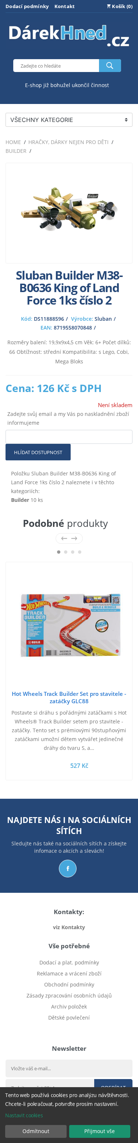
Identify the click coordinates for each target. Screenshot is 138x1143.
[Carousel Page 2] (65, 552)
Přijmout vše (99, 1131)
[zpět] (64, 538)
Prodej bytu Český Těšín (69, 1028)
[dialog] (69, 1115)
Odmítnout (35, 1131)
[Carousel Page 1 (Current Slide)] (58, 552)
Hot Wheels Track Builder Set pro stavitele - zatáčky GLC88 (69, 697)
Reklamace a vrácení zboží (69, 973)
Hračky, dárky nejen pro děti (68, 142)
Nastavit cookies (24, 1115)
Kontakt (64, 6)
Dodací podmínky (27, 6)
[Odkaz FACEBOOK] (68, 868)
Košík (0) (121, 6)
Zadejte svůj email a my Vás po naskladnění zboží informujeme (68, 418)
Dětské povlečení (69, 1017)
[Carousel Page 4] (79, 552)
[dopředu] (74, 538)
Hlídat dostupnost (38, 452)
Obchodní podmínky (69, 984)
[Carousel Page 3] (72, 552)
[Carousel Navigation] (69, 538)
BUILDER (16, 150)
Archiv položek (69, 1006)
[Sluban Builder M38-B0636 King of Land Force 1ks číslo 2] (69, 252)
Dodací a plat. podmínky (69, 962)
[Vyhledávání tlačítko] (110, 65)
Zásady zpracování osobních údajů (69, 995)
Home (13, 142)
